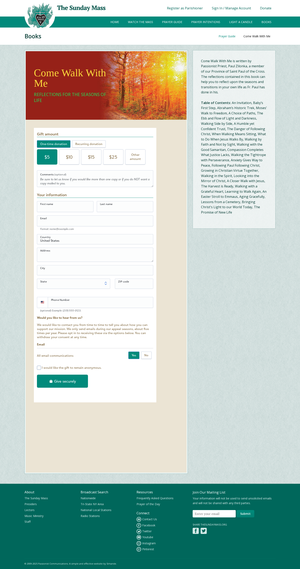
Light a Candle (240, 22)
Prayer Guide (172, 22)
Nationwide (88, 498)
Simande (111, 563)
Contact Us (149, 519)
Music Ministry (33, 516)
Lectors (29, 510)
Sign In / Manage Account (231, 8)
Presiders (30, 504)
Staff (27, 522)
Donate (265, 8)
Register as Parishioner (185, 8)
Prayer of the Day (148, 504)
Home (114, 22)
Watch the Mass (140, 22)
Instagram (149, 543)
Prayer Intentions (205, 22)
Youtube (147, 537)
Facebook (148, 525)
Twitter (147, 531)
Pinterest (148, 549)
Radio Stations (90, 516)
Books (266, 22)
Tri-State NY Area (92, 504)
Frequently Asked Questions (155, 498)
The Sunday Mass (36, 498)
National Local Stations (96, 510)
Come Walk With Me (256, 36)
